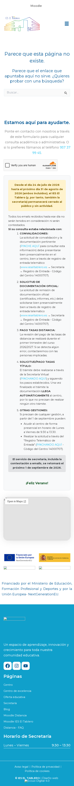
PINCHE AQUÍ (30, 246)
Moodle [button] (36, 6)
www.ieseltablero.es (34, 267)
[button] (37, 6)
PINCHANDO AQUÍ (33, 378)
